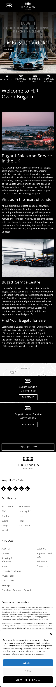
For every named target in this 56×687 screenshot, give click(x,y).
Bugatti (5, 520)
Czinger (5, 525)
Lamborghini (24, 511)
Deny (28, 671)
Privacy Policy (8, 575)
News (4, 566)
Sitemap (5, 585)
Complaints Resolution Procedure (18, 590)
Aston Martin (8, 506)
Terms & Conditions (11, 570)
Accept (28, 662)
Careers (5, 553)
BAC (4, 511)
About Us (6, 548)
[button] (51, 634)
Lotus (21, 516)
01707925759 (28, 418)
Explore (8, 49)
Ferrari (5, 530)
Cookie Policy (8, 580)
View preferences (28, 679)
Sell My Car (42, 561)
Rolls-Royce (24, 525)
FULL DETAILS (28, 397)
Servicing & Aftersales (7, 560)
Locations (41, 548)
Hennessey (24, 506)
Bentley (5, 516)
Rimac (21, 520)
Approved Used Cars (44, 555)
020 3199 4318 (28, 391)
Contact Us (42, 566)
